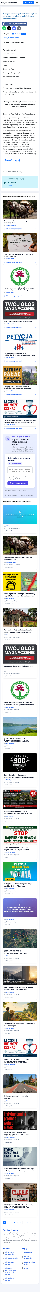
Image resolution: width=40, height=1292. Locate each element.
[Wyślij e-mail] (14, 28)
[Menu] (37, 3)
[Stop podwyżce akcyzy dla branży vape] (20, 315)
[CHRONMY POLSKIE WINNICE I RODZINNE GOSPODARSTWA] (20, 249)
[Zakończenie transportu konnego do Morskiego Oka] (20, 215)
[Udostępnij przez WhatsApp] (4, 28)
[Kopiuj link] (19, 28)
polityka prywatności (11, 38)
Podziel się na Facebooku (16, 24)
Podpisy (19, 34)
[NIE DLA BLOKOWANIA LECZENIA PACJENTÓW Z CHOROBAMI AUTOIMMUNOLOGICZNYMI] (20, 414)
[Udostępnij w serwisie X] (9, 28)
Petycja (6, 34)
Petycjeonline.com (9, 3)
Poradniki (7, 1248)
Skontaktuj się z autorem (13, 171)
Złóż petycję (28, 2)
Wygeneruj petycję (19, 483)
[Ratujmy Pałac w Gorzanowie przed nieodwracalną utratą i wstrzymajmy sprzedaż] (20, 381)
